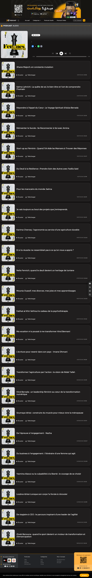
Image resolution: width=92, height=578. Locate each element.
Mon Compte (61, 556)
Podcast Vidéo (61, 20)
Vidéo (25, 559)
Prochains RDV (27, 564)
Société (42, 562)
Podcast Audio (49, 20)
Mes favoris (59, 561)
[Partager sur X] (90, 287)
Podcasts (27, 556)
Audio (25, 561)
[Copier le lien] (90, 294)
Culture (42, 564)
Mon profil (59, 562)
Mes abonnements (61, 559)
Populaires (26, 562)
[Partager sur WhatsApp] (90, 291)
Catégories (44, 556)
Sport (42, 561)
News (42, 559)
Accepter (84, 575)
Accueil (27, 20)
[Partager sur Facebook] (90, 283)
